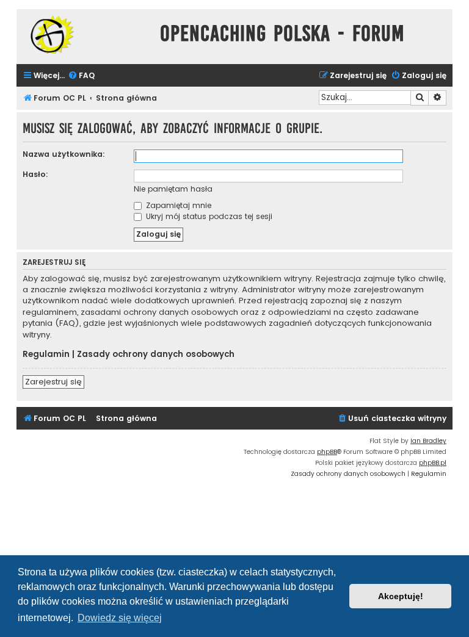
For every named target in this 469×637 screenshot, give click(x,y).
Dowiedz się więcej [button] (120, 618)
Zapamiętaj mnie (177, 205)
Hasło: (35, 174)
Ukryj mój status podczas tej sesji (208, 216)
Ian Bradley (428, 440)
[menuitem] (81, 76)
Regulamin (46, 354)
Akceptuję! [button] (400, 596)
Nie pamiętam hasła (173, 188)
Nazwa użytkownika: (64, 154)
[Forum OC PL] (85, 34)
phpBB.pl (432, 462)
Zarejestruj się (53, 381)
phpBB (327, 451)
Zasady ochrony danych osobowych (155, 354)
